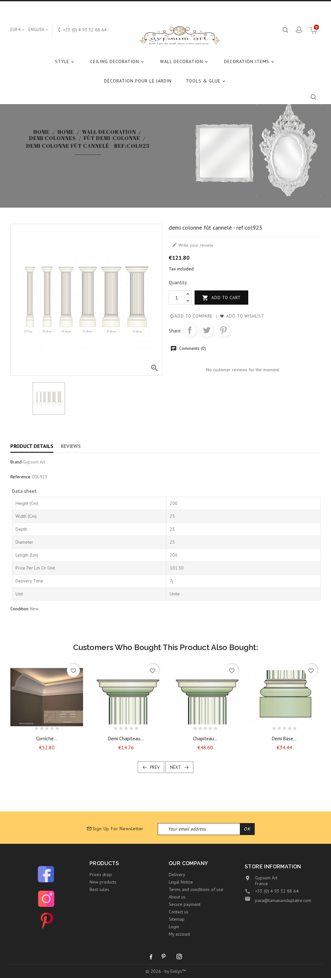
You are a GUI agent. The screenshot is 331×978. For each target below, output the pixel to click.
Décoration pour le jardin (138, 81)
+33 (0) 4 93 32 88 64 (277, 891)
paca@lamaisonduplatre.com (283, 900)
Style (65, 61)
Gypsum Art (34, 462)
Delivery (177, 874)
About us (177, 897)
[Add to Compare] (52, 727)
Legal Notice (181, 882)
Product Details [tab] (31, 446)
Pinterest (223, 330)
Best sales (99, 889)
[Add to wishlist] (41, 727)
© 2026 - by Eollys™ (165, 971)
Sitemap (177, 919)
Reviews (71, 446)
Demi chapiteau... (126, 738)
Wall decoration (184, 61)
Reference (20, 477)
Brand (16, 462)
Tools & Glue (206, 81)
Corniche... (46, 738)
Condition (19, 609)
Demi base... (284, 738)
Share (189, 330)
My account (179, 934)
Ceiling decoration (117, 61)
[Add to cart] (30, 727)
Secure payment (184, 904)
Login (174, 926)
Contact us (178, 912)
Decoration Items (249, 61)
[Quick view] (64, 727)
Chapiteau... (205, 738)
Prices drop (101, 874)
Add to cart (221, 298)
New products (103, 882)
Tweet (206, 330)
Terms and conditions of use (196, 889)
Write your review (192, 245)
